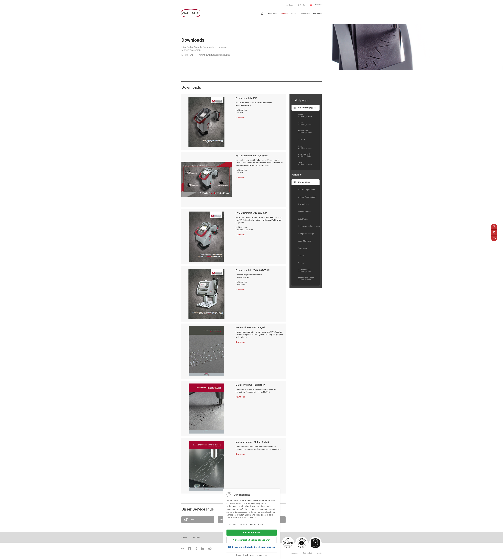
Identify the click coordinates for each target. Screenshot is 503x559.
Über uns (316, 14)
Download (240, 117)
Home (262, 14)
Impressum (262, 555)
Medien (283, 14)
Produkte (271, 14)
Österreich (317, 5)
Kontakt (304, 14)
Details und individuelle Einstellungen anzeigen (253, 547)
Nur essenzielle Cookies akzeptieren (251, 539)
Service (293, 14)
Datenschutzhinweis (245, 555)
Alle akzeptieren (251, 532)
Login (291, 5)
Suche (302, 5)
